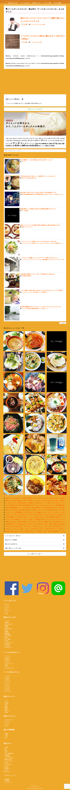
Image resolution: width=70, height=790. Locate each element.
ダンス (31, 24)
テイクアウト (23, 140)
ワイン (30, 243)
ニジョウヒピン (51, 259)
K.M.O (34, 788)
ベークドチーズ (25, 259)
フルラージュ (7, 689)
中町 (39, 143)
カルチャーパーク (8, 636)
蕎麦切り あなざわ (8, 759)
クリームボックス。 (11, 600)
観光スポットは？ (10, 617)
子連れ (60, 143)
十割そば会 (29, 178)
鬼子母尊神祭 (7, 643)
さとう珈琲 (7, 678)
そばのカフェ (7, 662)
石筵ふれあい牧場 (8, 628)
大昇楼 (6, 733)
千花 (23, 276)
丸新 (6, 750)
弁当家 (6, 762)
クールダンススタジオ (39, 24)
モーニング (7, 686)
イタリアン (32, 138)
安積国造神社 (29, 194)
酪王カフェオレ (37, 3)
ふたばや (6, 613)
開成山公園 (7, 633)
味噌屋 (6, 707)
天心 (6, 738)
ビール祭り (63, 194)
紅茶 (43, 308)
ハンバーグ (51, 140)
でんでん (6, 701)
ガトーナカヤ (7, 610)
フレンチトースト (38, 259)
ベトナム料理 (41, 292)
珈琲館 (6, 665)
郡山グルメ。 (8, 743)
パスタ (56, 140)
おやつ (11, 138)
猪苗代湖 (6, 625)
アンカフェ (7, 666)
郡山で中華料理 (9, 730)
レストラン (32, 143)
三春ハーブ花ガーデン (9, 624)
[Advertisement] (35, 82)
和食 (47, 143)
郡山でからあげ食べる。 (11, 544)
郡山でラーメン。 (10, 696)
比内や (6, 751)
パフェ (40, 308)
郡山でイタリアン (10, 716)
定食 (8, 145)
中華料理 (43, 143)
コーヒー (10, 140)
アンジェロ (7, 724)
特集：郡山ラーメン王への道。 (13, 548)
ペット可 (9, 143)
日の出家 (6, 703)
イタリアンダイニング (40, 243)
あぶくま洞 (7, 621)
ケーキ (56, 138)
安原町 (37, 308)
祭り (34, 194)
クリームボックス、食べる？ (13, 535)
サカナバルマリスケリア (9, 668)
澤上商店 (36, 292)
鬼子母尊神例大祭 (39, 194)
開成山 (47, 145)
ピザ (52, 243)
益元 (6, 748)
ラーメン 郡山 (47, 3)
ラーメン (24, 143)
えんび (6, 736)
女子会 (55, 143)
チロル (6, 604)
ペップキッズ (7, 645)
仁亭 (6, 747)
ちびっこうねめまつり (55, 194)
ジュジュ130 (25, 308)
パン (61, 140)
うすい (7, 138)
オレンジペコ (7, 660)
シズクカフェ (7, 656)
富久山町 (12, 145)
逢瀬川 (6, 637)
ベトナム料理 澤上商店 (9, 753)
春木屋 (6, 709)
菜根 (30, 145)
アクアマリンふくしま (9, 642)
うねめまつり (47, 194)
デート (44, 140)
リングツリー (7, 680)
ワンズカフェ (7, 657)
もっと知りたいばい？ (35, 554)
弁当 (21, 145)
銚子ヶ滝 (6, 630)
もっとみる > (63, 323)
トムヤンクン (25, 292)
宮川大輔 (24, 194)
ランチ (16, 143)
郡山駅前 (35, 145)
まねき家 (6, 767)
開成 (58, 243)
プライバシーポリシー (35, 786)
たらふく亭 (7, 765)
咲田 (33, 178)
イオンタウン (25, 138)
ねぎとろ (24, 178)
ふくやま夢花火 (7, 639)
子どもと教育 (57, 3)
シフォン (31, 259)
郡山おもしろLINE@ (35, 109)
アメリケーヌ (25, 243)
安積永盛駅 (44, 259)
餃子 (50, 145)
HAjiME (6, 712)
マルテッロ (7, 721)
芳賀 (28, 276)
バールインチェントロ (9, 663)
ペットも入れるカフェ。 (12, 652)
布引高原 (6, 627)
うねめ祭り (7, 640)
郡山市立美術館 (31, 308)
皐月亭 (6, 704)
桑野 (23, 145)
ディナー (31, 140)
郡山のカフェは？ (13, 3)
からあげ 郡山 (7, 756)
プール (23, 210)
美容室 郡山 (7, 780)
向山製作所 (7, 659)
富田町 (17, 145)
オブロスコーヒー (8, 691)
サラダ (16, 140)
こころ (6, 700)
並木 (36, 143)
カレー (41, 138)
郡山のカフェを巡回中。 (11, 540)
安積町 (64, 259)
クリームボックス (25, 3)
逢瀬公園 (6, 631)
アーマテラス (18, 138)
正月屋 (6, 706)
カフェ (37, 138)
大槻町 (50, 143)
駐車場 (52, 145)
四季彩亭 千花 (7, 754)
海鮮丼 (27, 145)
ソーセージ (31, 292)
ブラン (6, 683)
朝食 (25, 276)
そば (14, 138)
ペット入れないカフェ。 (12, 672)
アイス (31, 227)
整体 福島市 (7, 779)
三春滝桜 (6, 622)
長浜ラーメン (7, 710)
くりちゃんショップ (8, 782)
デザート (38, 140)
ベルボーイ (7, 607)
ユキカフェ (7, 677)
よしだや (6, 770)
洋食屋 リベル (7, 768)
